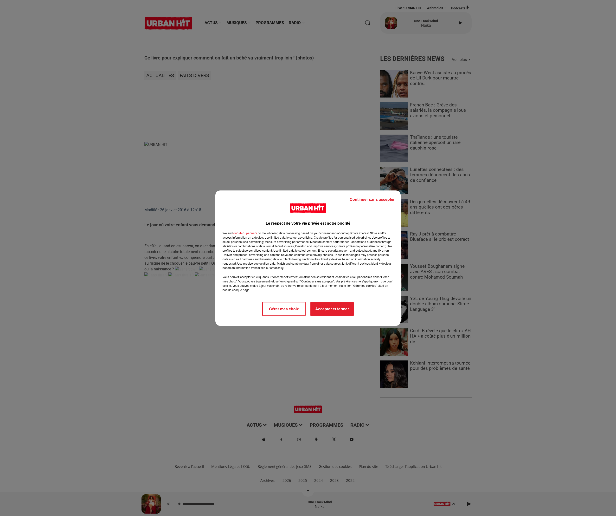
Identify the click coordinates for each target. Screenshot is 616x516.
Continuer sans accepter (372, 199)
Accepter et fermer (332, 309)
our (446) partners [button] (245, 233)
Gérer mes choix (284, 309)
